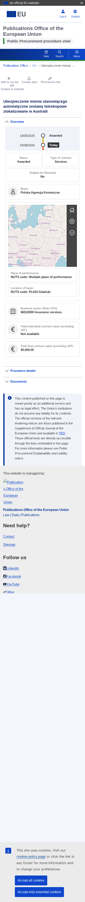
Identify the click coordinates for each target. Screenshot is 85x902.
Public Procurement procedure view (39, 41)
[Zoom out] (72, 233)
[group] (37, 236)
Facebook (13, 576)
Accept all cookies (31, 880)
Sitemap (9, 544)
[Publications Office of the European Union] (17, 14)
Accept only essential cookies (39, 892)
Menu (77, 56)
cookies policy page (31, 856)
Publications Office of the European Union (36, 510)
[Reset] (72, 210)
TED (62, 433)
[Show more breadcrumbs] (34, 65)
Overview (17, 121)
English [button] (75, 16)
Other (10, 592)
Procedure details (23, 370)
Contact (8, 536)
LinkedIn (12, 568)
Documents (18, 381)
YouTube (13, 584)
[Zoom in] (72, 221)
